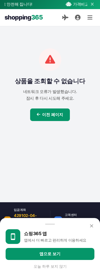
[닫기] (92, 4)
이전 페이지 (52, 114)
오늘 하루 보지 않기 (50, 266)
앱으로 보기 (50, 253)
